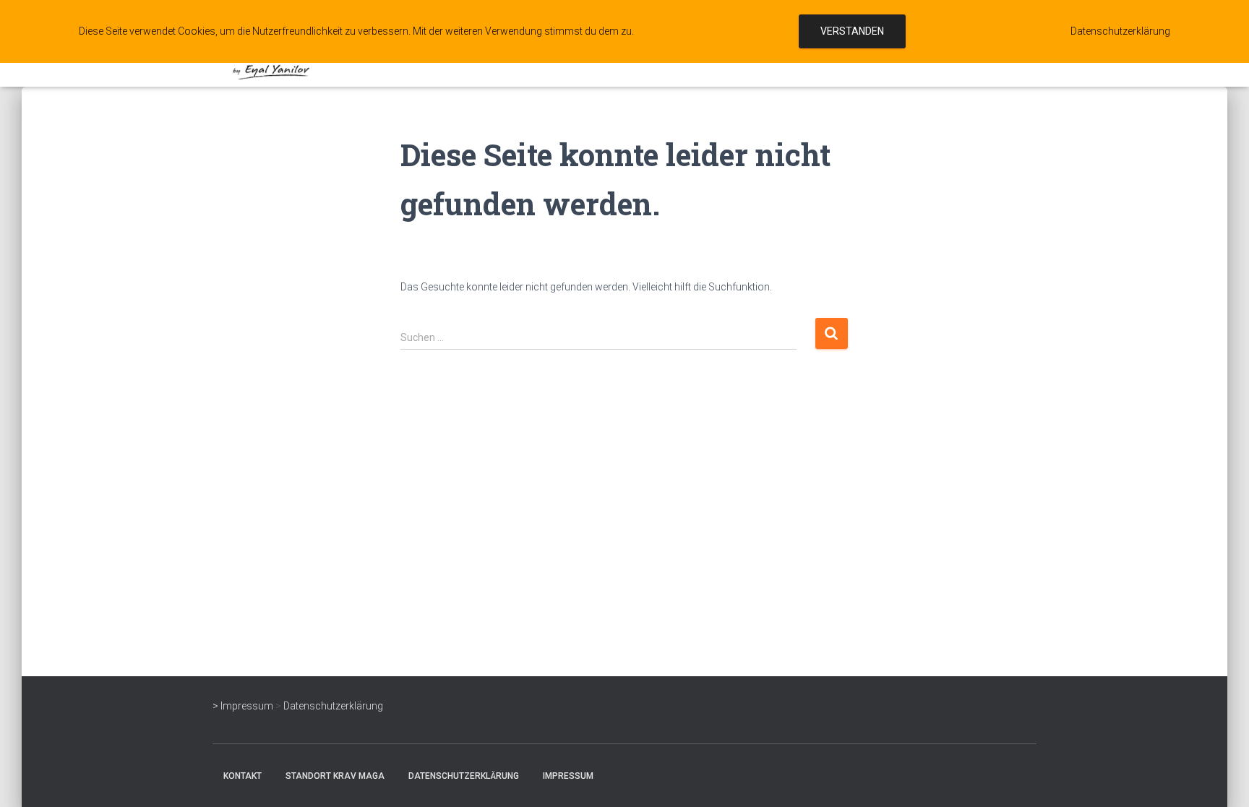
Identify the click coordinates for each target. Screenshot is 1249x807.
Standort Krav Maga (335, 776)
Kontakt (242, 776)
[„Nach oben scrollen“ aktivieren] (1220, 778)
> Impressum (243, 706)
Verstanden (852, 31)
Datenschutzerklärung (333, 706)
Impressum (568, 776)
